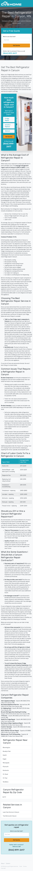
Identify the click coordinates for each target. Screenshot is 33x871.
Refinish (7, 131)
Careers (8, 863)
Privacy (25, 866)
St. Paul (5, 778)
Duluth (5, 755)
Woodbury (5, 782)
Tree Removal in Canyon (9, 816)
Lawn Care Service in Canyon (11, 812)
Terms (20, 866)
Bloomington (6, 747)
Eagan (4, 759)
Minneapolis (6, 763)
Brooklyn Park (7, 751)
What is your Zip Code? (9, 36)
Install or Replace (8, 125)
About (3, 863)
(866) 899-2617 (10, 53)
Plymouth (5, 766)
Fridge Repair (7, 119)
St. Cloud (5, 774)
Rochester (6, 770)
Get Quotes (16, 45)
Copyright (3, 868)
